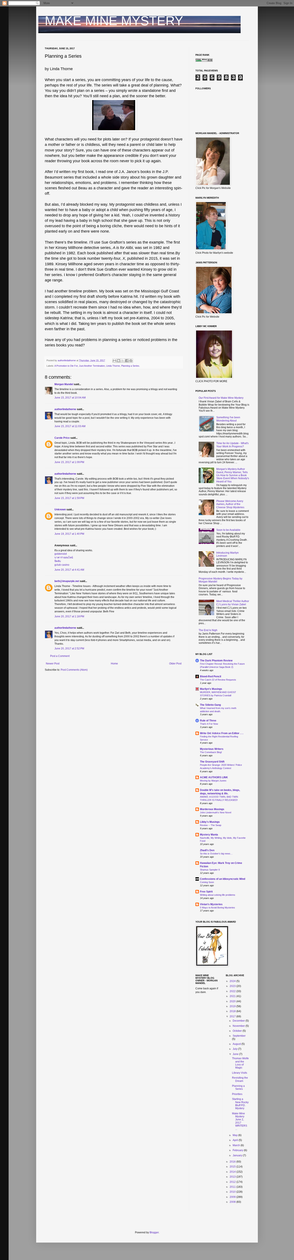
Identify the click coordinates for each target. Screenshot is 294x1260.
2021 (233, 996)
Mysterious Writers (211, 748)
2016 (233, 1161)
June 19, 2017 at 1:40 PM (69, 533)
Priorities (237, 1094)
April (236, 1140)
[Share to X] (123, 360)
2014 (233, 1171)
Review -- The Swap (210, 825)
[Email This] (114, 360)
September (239, 1035)
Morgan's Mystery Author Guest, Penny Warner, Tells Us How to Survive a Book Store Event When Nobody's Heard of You (232, 475)
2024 (233, 981)
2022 (233, 991)
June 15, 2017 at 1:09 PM (69, 462)
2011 (233, 1186)
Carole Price (62, 437)
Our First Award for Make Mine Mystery (221, 397)
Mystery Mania (209, 834)
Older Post (175, 663)
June (236, 1054)
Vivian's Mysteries (211, 904)
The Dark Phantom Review (216, 660)
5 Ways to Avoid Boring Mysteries (217, 907)
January (238, 1155)
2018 (233, 1011)
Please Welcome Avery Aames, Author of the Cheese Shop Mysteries (230, 504)
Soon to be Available (228, 529)
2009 (233, 1196)
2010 (233, 1191)
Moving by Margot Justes (213, 780)
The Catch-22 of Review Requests (218, 679)
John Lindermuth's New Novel (215, 812)
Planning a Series (238, 1087)
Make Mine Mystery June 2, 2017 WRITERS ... (239, 1121)
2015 (233, 1166)
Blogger (154, 1232)
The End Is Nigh (208, 630)
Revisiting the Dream (240, 1079)
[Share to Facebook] (127, 360)
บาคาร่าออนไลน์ (63, 557)
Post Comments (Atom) (74, 669)
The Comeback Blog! (211, 752)
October (238, 1030)
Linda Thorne (113, 365)
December (239, 1020)
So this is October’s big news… (216, 853)
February (238, 1150)
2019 (233, 1006)
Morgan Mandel (63, 384)
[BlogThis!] (118, 360)
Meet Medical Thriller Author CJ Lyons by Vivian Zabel (232, 603)
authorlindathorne (65, 409)
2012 (233, 1181)
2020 (233, 1001)
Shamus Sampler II (210, 869)
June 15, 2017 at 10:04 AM (70, 397)
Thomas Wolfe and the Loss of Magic (240, 1063)
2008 (233, 1201)
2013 (233, 1176)
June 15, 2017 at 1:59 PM (69, 498)
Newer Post (52, 663)
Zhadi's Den (207, 850)
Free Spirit (206, 891)
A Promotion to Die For (66, 365)
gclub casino (61, 564)
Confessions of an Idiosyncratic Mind (222, 878)
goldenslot (60, 553)
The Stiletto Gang (210, 704)
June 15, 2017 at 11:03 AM (69, 426)
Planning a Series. (130, 365)
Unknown (60, 509)
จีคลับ (57, 561)
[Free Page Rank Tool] (204, 60)
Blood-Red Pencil (210, 676)
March (237, 1145)
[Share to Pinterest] (131, 360)
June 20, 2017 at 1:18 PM (69, 616)
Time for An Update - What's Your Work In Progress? (232, 445)
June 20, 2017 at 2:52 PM (69, 648)
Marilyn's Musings (211, 688)
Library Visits (239, 1072)
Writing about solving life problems (217, 895)
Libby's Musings (210, 821)
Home (114, 663)
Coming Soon (207, 882)
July (235, 1048)
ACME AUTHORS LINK (214, 777)
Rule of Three (208, 720)
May (235, 1135)
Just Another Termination (92, 365)
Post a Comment (60, 656)
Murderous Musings (212, 809)
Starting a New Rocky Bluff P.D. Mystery (240, 1104)
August (237, 1043)
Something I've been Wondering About (228, 419)
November (239, 1025)
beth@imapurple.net (66, 581)
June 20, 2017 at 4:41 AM (69, 569)
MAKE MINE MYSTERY (114, 21)
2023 (233, 986)
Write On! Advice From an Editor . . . (221, 733)
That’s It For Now (209, 724)
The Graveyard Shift (212, 761)
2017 (233, 1016)
